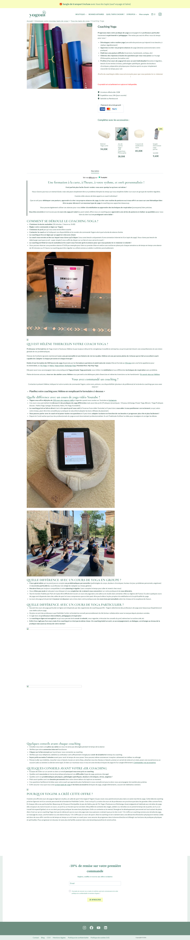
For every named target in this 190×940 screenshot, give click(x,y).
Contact (36, 937)
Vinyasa (128, 363)
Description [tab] (95, 171)
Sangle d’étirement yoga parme (157, 146)
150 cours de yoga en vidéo (63, 400)
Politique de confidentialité (78, 937)
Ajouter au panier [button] (105, 159)
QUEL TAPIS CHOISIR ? (115, 14)
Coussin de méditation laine (139, 145)
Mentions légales (59, 937)
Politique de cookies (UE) (100, 937)
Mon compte (144, 14)
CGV (49, 937)
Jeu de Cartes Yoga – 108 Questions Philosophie (122, 148)
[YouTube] (98, 927)
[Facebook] (91, 927)
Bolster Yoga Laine (104, 145)
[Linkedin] (105, 927)
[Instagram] (160, 14)
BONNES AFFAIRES (96, 14)
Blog (43, 937)
